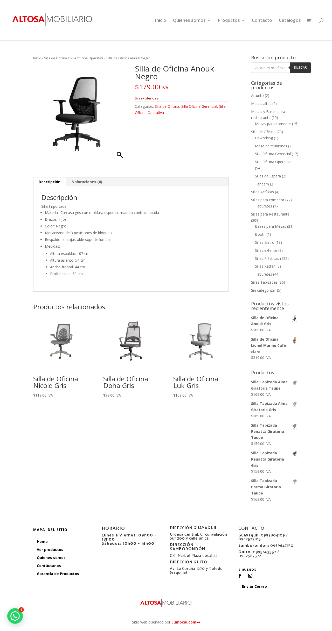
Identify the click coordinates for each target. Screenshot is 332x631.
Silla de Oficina (55, 58)
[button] (15, 616)
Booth (260, 234)
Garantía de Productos (58, 573)
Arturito (257, 95)
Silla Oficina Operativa (86, 58)
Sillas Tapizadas (264, 282)
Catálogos (290, 20)
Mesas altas (261, 103)
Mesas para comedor (273, 123)
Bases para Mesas (270, 226)
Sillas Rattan (265, 266)
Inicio (160, 20)
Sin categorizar (263, 290)
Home (42, 541)
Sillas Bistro (264, 242)
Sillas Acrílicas (262, 191)
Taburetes (263, 206)
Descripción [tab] (49, 181)
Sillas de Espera (268, 176)
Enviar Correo (254, 586)
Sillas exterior (266, 250)
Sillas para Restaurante (270, 214)
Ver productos (50, 549)
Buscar (300, 67)
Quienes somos (189, 20)
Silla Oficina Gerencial (199, 106)
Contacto (262, 20)
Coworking (264, 137)
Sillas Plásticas (267, 258)
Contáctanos (49, 565)
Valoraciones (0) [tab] (87, 181)
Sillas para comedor (267, 199)
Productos (229, 20)
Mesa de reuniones (271, 146)
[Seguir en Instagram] (250, 576)
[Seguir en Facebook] (240, 576)
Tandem (262, 184)
